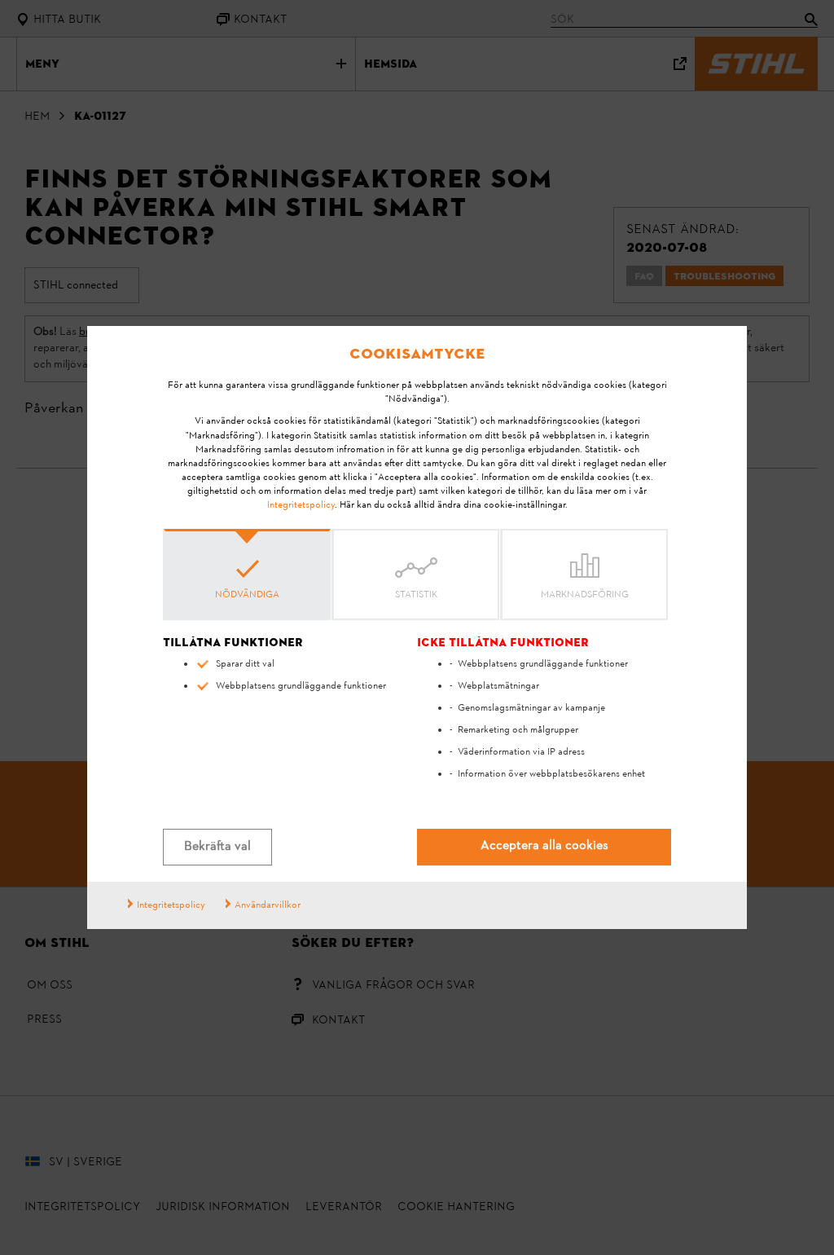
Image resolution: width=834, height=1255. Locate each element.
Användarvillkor (268, 905)
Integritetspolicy (301, 505)
